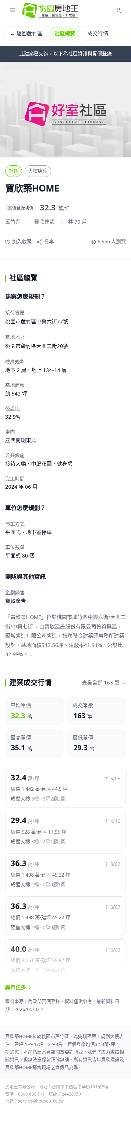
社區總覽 (65, 33)
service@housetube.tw (41, 1101)
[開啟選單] (12, 10)
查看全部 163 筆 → (104, 682)
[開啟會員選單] (119, 10)
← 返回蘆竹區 (26, 33)
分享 (49, 241)
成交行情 (97, 33)
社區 (14, 170)
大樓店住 (38, 170)
